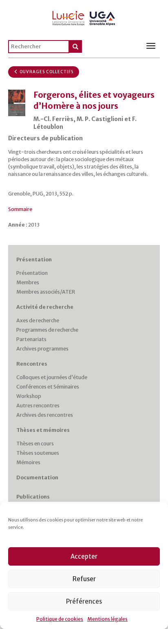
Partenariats (31, 339)
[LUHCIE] (84, 16)
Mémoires (28, 462)
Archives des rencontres (44, 415)
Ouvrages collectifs (45, 71)
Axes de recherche (37, 320)
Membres (27, 282)
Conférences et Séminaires (47, 387)
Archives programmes (42, 349)
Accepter (84, 556)
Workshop (28, 396)
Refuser (84, 579)
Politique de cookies (59, 619)
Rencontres (31, 364)
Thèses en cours (35, 443)
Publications (33, 497)
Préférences (84, 601)
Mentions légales (107, 619)
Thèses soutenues (37, 453)
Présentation (34, 259)
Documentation (37, 477)
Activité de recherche (44, 307)
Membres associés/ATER (45, 292)
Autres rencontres (38, 405)
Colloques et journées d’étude (51, 377)
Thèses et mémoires (43, 430)
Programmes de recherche (47, 330)
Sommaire (20, 209)
